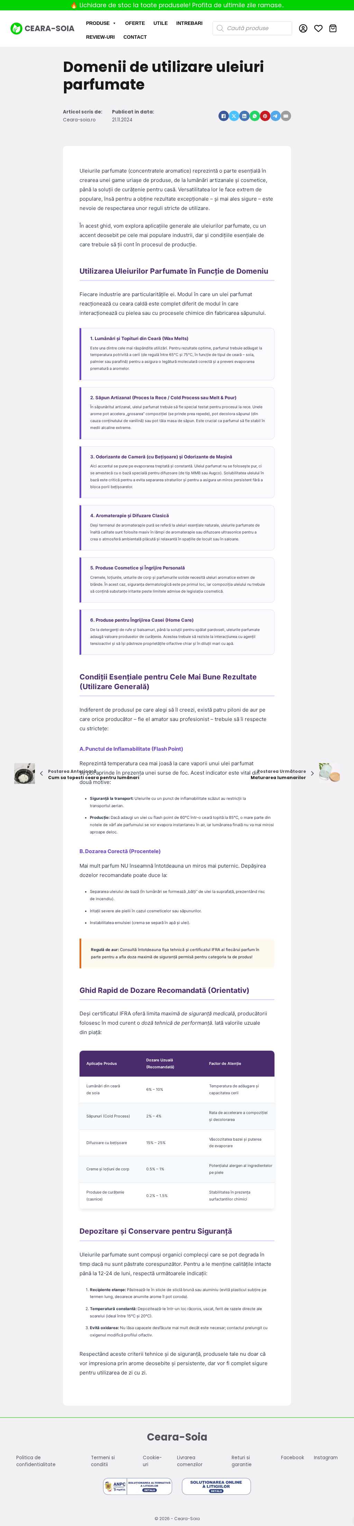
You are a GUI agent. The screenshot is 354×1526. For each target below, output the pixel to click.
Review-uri (100, 37)
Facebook (292, 1457)
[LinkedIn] (244, 116)
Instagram (326, 1457)
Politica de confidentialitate (36, 1461)
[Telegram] (275, 116)
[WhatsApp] (255, 116)
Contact (135, 37)
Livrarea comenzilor (190, 1461)
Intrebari (189, 23)
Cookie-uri (152, 1461)
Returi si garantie (242, 1461)
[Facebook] (223, 116)
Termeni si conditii (103, 1461)
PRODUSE (98, 23)
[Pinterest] (265, 116)
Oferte (135, 23)
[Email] (286, 116)
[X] (234, 116)
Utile (160, 23)
